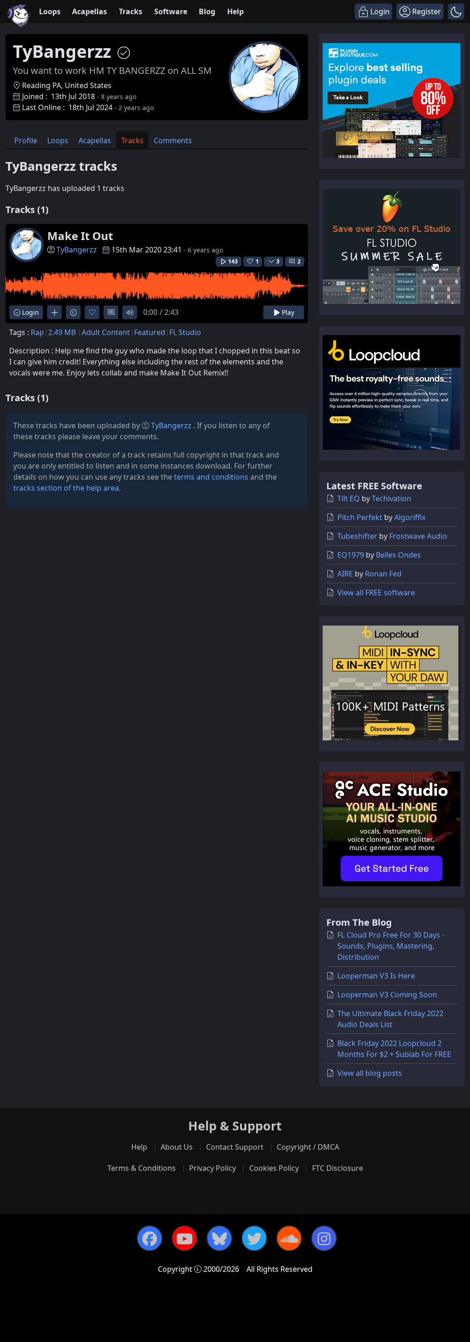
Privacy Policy (212, 1168)
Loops (50, 11)
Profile (25, 140)
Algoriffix (409, 517)
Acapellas (89, 11)
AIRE (345, 574)
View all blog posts (369, 1073)
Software (170, 11)
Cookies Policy (274, 1168)
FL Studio (185, 332)
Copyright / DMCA (308, 1147)
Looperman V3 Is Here (376, 976)
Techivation (391, 498)
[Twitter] (254, 1238)
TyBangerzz (76, 250)
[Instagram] (324, 1238)
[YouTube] (184, 1238)
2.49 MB (62, 332)
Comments (173, 140)
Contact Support (234, 1147)
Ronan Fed (383, 574)
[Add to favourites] (92, 312)
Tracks (130, 11)
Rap (37, 332)
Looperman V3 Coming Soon (387, 995)
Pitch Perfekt (359, 517)
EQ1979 (350, 555)
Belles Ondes (398, 555)
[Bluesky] (219, 1238)
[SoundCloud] (289, 1238)
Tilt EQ (348, 498)
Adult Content (106, 332)
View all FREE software (376, 592)
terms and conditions (211, 477)
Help (235, 11)
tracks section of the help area (66, 488)
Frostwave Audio (418, 536)
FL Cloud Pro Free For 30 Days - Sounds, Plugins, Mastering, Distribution (390, 946)
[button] (456, 11)
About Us (177, 1147)
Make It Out (80, 235)
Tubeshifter (357, 536)
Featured (149, 332)
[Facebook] (149, 1238)
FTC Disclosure (337, 1168)
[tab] (25, 139)
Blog (207, 11)
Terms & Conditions (141, 1168)
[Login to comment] (110, 312)
